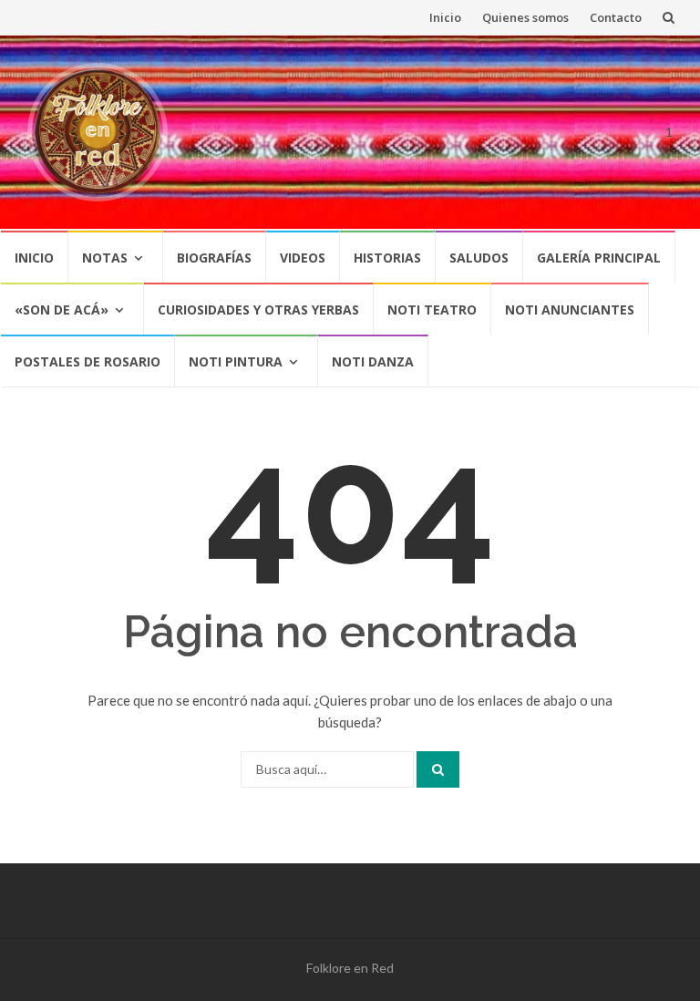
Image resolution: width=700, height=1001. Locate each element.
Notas (105, 257)
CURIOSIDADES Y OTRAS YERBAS (258, 309)
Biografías (214, 257)
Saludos (479, 257)
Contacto (616, 17)
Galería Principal (599, 257)
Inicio (445, 17)
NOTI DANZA (373, 361)
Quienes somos (525, 17)
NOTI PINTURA (236, 361)
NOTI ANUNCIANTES (569, 309)
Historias (387, 257)
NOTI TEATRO (432, 309)
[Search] (438, 769)
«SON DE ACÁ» (61, 309)
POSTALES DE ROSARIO (87, 361)
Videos (302, 257)
